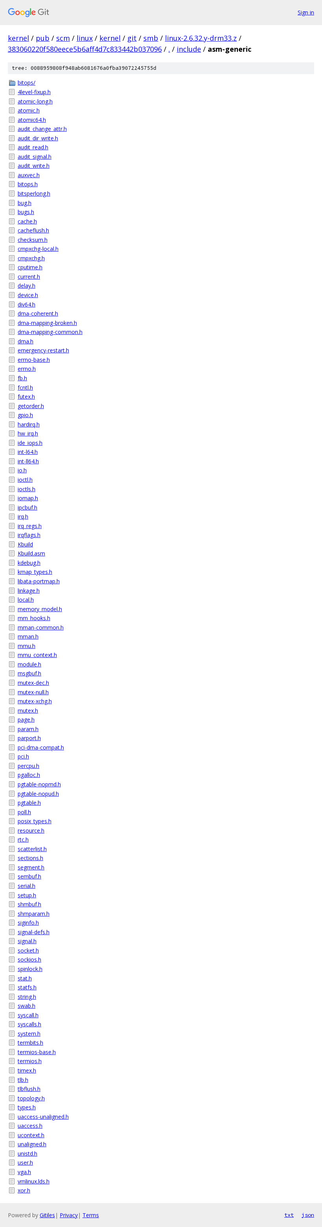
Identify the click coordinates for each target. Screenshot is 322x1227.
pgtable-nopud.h (38, 793)
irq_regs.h (30, 526)
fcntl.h (25, 387)
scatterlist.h (32, 849)
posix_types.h (34, 821)
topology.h (31, 1098)
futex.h (26, 396)
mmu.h (26, 646)
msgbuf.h (29, 673)
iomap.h (28, 498)
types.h (27, 1107)
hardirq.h (29, 424)
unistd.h (27, 1153)
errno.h (27, 368)
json (308, 1214)
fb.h (22, 378)
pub (42, 38)
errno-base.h (34, 359)
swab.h (26, 1005)
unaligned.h (32, 1144)
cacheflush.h (33, 230)
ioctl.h (25, 479)
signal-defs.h (33, 932)
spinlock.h (30, 969)
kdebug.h (29, 562)
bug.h (24, 203)
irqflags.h (29, 535)
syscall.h (28, 1015)
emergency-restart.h (43, 350)
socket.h (28, 950)
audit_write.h (33, 165)
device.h (28, 295)
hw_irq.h (28, 433)
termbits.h (30, 1042)
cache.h (27, 221)
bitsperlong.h (34, 193)
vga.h (24, 1172)
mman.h (28, 636)
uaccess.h (30, 1125)
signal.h (27, 941)
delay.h (26, 285)
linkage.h (29, 590)
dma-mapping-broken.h (47, 323)
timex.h (27, 1070)
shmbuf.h (29, 904)
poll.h (24, 812)
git (132, 38)
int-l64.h (28, 452)
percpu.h (28, 766)
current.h (29, 276)
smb (150, 38)
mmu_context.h (37, 655)
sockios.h (29, 959)
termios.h (30, 1061)
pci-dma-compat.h (41, 747)
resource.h (31, 830)
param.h (28, 729)
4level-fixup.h (34, 92)
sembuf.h (29, 876)
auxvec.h (29, 175)
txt (289, 1214)
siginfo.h (28, 922)
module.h (29, 664)
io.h (22, 470)
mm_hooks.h (34, 618)
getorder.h (31, 406)
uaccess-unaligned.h (43, 1116)
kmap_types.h (35, 571)
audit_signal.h (34, 156)
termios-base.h (37, 1052)
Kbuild (25, 544)
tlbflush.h (29, 1089)
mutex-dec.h (33, 682)
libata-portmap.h (39, 581)
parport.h (29, 738)
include (189, 49)
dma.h (25, 341)
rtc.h (23, 839)
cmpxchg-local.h (38, 248)
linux (85, 38)
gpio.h (25, 415)
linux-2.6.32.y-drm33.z (201, 38)
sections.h (30, 858)
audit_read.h (33, 147)
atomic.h (29, 110)
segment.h (31, 867)
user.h (25, 1162)
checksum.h (33, 239)
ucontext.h (31, 1135)
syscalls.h (29, 1024)
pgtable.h (29, 802)
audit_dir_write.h (38, 138)
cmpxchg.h (31, 258)
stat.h (25, 978)
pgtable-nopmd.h (39, 784)
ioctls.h (26, 489)
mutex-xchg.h (35, 701)
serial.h (26, 885)
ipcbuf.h (27, 507)
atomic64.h (32, 119)
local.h (26, 599)
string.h (27, 996)
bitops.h (28, 184)
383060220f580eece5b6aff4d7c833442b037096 (85, 49)
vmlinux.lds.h (33, 1181)
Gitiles (47, 1215)
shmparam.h (33, 913)
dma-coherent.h (38, 313)
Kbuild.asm (31, 553)
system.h (29, 1033)
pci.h (23, 756)
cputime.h (30, 267)
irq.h (23, 516)
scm (63, 38)
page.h (26, 719)
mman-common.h (41, 627)
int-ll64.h (28, 461)
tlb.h (23, 1080)
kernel (18, 38)
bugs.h (26, 212)
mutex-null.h (33, 692)
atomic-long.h (35, 101)
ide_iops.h (30, 443)
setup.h (27, 895)
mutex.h (28, 710)
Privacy (69, 1215)
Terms (90, 1215)
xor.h (24, 1190)
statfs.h (27, 987)
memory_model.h (40, 609)
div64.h (26, 304)
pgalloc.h (29, 775)
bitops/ (26, 82)
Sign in (306, 12)
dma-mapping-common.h (50, 332)
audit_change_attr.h (42, 129)
